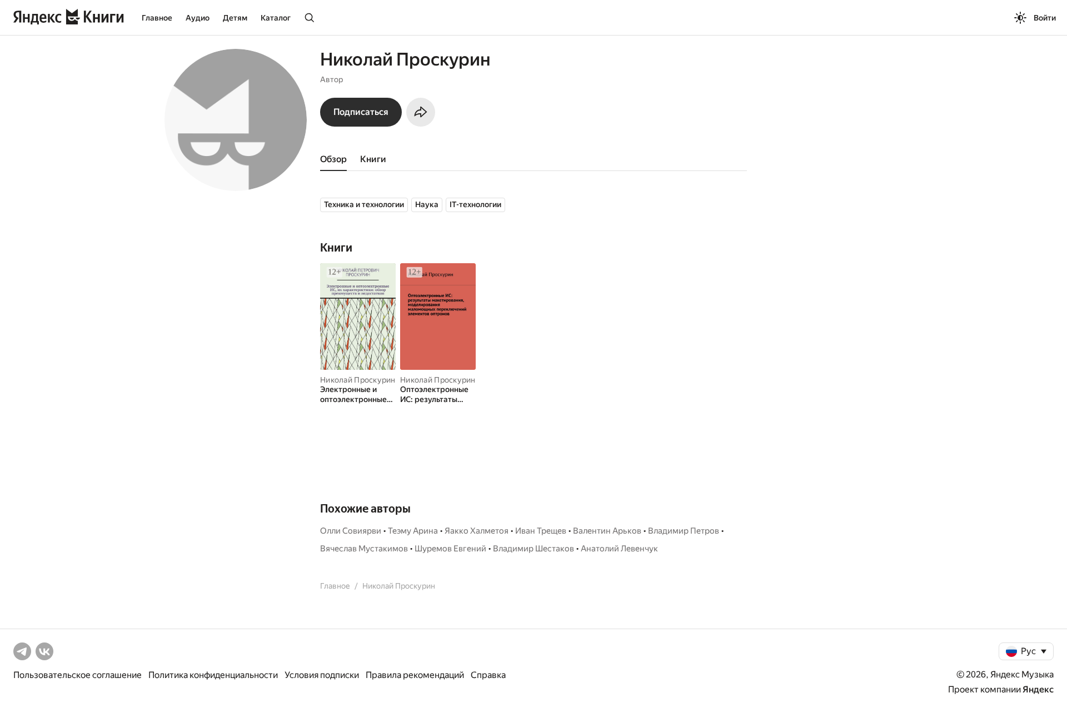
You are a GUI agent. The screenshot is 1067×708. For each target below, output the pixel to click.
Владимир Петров (683, 531)
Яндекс (1038, 689)
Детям (235, 17)
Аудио (198, 17)
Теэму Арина (413, 531)
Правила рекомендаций (415, 675)
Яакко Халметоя (476, 531)
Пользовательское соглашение (77, 675)
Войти (1045, 17)
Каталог (276, 17)
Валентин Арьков (607, 531)
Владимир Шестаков (533, 549)
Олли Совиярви (350, 531)
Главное (157, 17)
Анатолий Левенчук (619, 549)
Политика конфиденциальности (213, 675)
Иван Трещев (540, 531)
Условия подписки (322, 675)
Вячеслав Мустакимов (364, 549)
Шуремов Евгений (450, 549)
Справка (488, 675)
